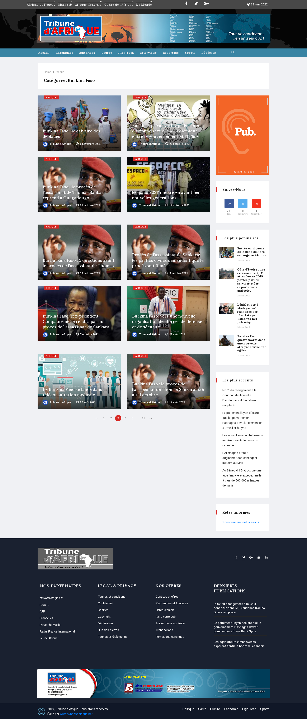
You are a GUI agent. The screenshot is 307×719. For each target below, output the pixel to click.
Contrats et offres (167, 596)
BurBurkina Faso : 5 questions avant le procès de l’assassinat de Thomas (78, 263)
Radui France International (57, 631)
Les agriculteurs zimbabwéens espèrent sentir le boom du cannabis (242, 440)
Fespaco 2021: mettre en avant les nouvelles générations (165, 195)
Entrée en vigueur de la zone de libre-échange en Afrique (251, 251)
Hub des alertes (108, 630)
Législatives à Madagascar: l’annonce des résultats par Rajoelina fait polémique (247, 313)
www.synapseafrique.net (76, 714)
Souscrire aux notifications (240, 522)
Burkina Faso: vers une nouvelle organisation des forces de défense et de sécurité (167, 321)
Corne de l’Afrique (119, 1)
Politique (188, 709)
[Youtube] (258, 557)
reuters (44, 604)
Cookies (103, 610)
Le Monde (144, 1)
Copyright (104, 616)
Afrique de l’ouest (41, 1)
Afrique (60, 72)
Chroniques (64, 53)
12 (143, 418)
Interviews (148, 53)
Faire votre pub (166, 616)
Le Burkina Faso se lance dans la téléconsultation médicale (75, 392)
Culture (215, 709)
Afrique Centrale (88, 1)
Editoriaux (87, 53)
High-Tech (126, 53)
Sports (190, 53)
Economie (231, 709)
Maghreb (65, 1)
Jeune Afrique (49, 638)
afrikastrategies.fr (51, 598)
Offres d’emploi (165, 610)
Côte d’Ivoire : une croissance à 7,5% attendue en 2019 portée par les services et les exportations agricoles (251, 280)
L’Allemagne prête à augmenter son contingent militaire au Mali (239, 458)
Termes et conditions (112, 596)
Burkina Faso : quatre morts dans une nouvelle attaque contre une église (251, 343)
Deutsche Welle (50, 624)
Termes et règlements (112, 636)
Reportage (171, 53)
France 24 (46, 618)
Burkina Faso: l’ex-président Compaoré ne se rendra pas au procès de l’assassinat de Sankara (76, 321)
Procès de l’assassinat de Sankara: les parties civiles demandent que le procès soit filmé (168, 260)
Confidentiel (105, 603)
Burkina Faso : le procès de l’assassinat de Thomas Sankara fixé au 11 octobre (168, 389)
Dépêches (208, 53)
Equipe (106, 53)
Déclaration (105, 623)
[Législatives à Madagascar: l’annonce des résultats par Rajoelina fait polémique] (226, 308)
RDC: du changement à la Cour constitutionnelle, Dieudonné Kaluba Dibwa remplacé (239, 608)
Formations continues (170, 636)
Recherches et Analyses (172, 603)
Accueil (43, 53)
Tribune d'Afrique (60, 143)
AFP (42, 611)
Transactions (164, 630)
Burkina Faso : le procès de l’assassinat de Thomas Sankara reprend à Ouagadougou (74, 192)
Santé (202, 709)
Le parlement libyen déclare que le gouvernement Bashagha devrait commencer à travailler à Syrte (237, 627)
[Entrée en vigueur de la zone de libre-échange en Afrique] (226, 252)
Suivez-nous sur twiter (170, 623)
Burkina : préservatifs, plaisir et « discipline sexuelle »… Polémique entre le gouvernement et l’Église (165, 131)
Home (47, 72)
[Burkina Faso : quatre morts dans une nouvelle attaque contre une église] (226, 340)
